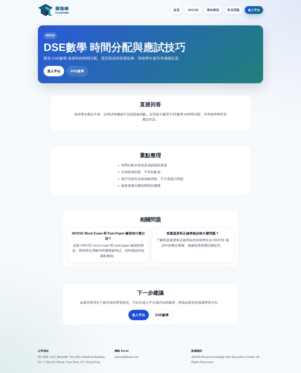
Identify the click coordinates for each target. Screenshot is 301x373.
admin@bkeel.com (127, 356)
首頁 (176, 10)
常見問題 (233, 10)
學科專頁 (213, 10)
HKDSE (193, 10)
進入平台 (254, 10)
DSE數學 (77, 71)
